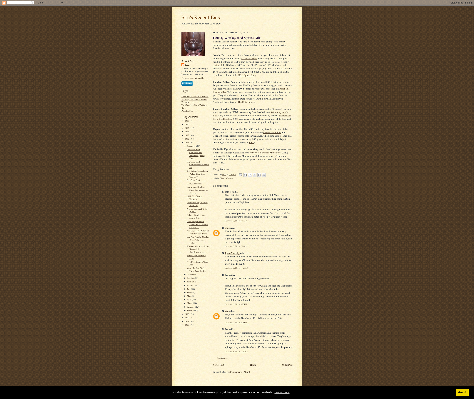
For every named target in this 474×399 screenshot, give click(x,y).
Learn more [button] (281, 392)
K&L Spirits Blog (247, 75)
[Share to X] (254, 175)
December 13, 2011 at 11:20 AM (236, 268)
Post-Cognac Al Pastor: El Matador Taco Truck (198, 232)
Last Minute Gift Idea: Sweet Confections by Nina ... (197, 190)
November (192, 274)
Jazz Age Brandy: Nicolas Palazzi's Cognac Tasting (197, 240)
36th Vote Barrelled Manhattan (265, 152)
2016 (187, 124)
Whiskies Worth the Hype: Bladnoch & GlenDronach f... (198, 249)
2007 (187, 324)
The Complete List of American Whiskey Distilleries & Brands (194, 98)
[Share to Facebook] (259, 175)
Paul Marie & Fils (272, 132)
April (189, 299)
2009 (187, 317)
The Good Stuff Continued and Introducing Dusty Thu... (196, 154)
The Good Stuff (193, 180)
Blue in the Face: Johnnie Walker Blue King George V (197, 173)
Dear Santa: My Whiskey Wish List (197, 204)
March (190, 303)
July (189, 288)
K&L (251, 142)
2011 (187, 142)
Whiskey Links (187, 102)
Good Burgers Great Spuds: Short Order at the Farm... (197, 224)
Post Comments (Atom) (238, 371)
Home (253, 364)
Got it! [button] (462, 392)
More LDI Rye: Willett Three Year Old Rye (196, 269)
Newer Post (218, 364)
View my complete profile (192, 77)
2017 (187, 120)
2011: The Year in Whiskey (194, 198)
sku (187, 64)
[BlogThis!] (250, 175)
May (189, 295)
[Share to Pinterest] (264, 175)
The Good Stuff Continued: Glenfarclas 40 (198, 164)
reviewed (217, 65)
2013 (187, 135)
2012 (187, 138)
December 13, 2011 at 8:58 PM (236, 322)
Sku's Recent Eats (200, 17)
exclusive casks (249, 58)
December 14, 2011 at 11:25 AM (236, 351)
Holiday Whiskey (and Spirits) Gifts (196, 216)
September (192, 281)
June (189, 292)
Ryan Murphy (232, 253)
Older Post (287, 364)
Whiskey (229, 178)
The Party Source (246, 102)
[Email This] (245, 175)
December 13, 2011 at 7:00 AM (236, 221)
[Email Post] (240, 174)
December (191, 146)
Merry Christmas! (194, 183)
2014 (187, 131)
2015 (187, 128)
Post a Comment (222, 358)
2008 (187, 321)
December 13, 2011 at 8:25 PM (236, 304)
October (190, 278)
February (191, 306)
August (190, 285)
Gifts (222, 178)
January (190, 310)
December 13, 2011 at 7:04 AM (236, 246)
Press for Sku (187, 110)
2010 (187, 314)
